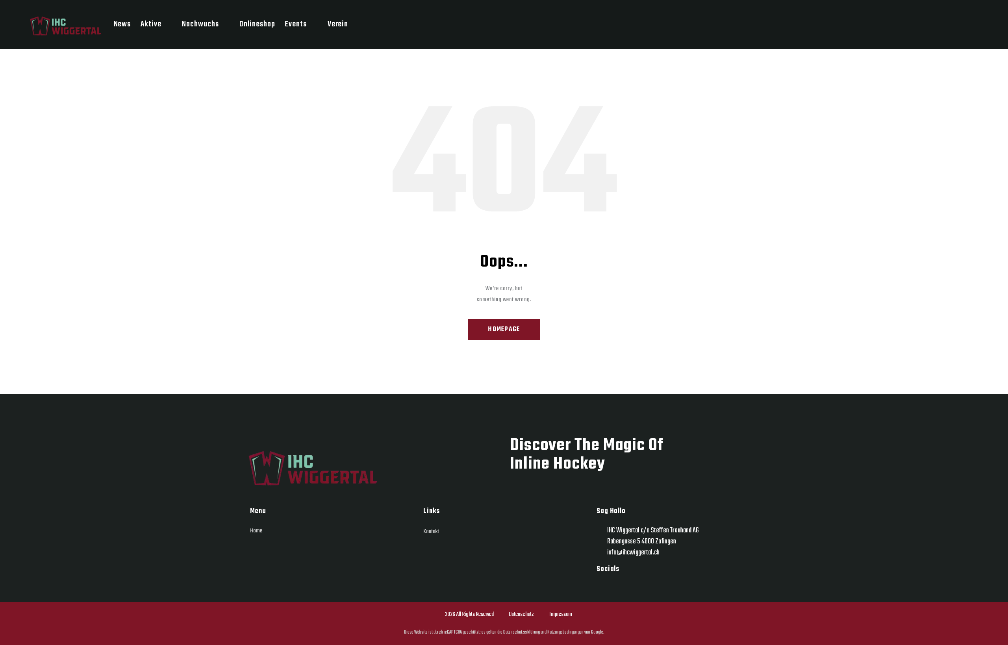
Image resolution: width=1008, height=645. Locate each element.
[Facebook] (641, 587)
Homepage (504, 329)
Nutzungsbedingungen (565, 632)
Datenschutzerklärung (521, 632)
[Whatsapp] (621, 587)
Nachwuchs (200, 24)
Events (295, 24)
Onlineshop (257, 24)
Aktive (151, 24)
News (122, 24)
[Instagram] (603, 587)
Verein (338, 24)
